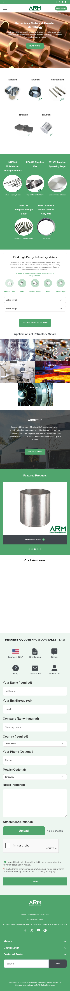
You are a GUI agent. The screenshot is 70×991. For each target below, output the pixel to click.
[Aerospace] (35, 405)
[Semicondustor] (52, 360)
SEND (35, 881)
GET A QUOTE (61, 8)
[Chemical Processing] (17, 360)
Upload (24, 830)
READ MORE (34, 46)
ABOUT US (35, 420)
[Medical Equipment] (17, 383)
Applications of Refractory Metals (35, 334)
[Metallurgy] (52, 383)
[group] (35, 513)
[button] (32, 65)
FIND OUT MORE (35, 452)
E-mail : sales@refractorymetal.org (35, 914)
